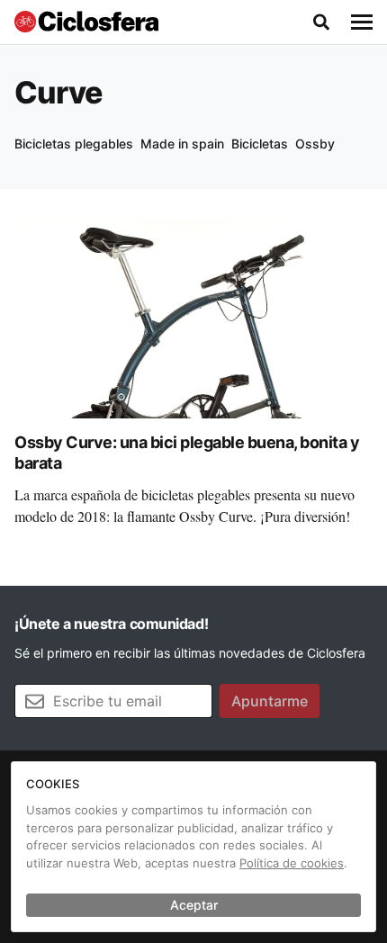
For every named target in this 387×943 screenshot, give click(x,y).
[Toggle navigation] (362, 22)
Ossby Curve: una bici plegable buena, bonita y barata (186, 452)
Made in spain (182, 143)
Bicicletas (259, 143)
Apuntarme (269, 701)
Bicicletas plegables (73, 143)
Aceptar (194, 904)
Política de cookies (291, 863)
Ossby (315, 143)
